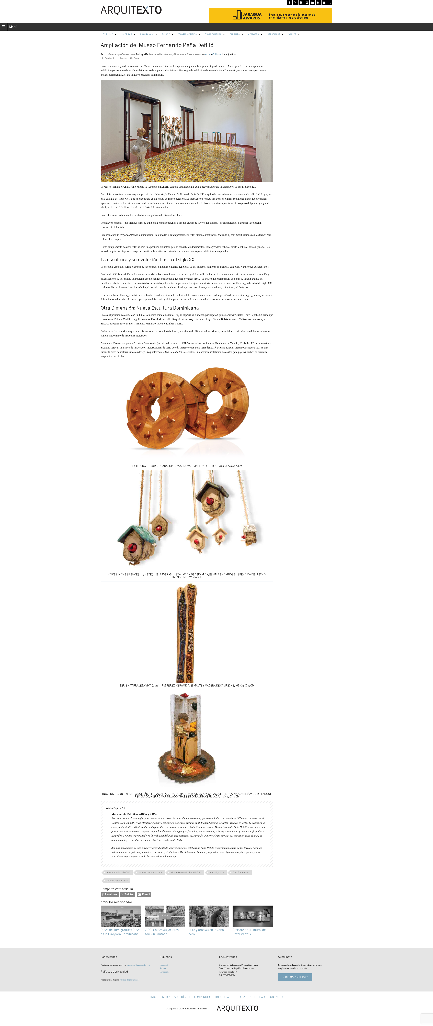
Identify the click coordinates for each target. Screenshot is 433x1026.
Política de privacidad (129, 979)
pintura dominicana (117, 880)
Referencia (147, 34)
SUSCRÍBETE (182, 997)
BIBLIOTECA (221, 997)
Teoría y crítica (187, 34)
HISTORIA (239, 997)
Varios (292, 34)
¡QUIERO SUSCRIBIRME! (295, 977)
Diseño (166, 34)
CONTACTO (275, 997)
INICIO (154, 997)
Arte (207, 54)
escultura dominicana (150, 872)
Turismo (108, 34)
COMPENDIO (202, 997)
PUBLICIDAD (257, 997)
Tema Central (213, 34)
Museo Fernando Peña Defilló (186, 872)
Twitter (163, 968)
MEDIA (166, 997)
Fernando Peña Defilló (118, 872)
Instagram (164, 971)
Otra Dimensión (241, 872)
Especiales (273, 34)
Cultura (235, 34)
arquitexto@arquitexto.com (138, 964)
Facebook (164, 964)
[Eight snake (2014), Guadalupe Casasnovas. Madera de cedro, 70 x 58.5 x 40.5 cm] (187, 412)
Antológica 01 (217, 872)
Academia (253, 34)
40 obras (126, 34)
